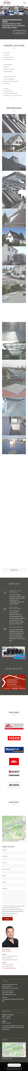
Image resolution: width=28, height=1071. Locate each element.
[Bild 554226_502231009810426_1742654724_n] (14, 255)
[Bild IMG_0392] (14, 539)
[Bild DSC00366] (14, 388)
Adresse (4, 862)
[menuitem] (24, 3)
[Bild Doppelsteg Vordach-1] (14, 350)
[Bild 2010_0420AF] (14, 161)
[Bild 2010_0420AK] (14, 218)
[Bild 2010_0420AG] (14, 180)
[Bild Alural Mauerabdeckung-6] (14, 312)
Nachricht (5, 888)
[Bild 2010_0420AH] (14, 199)
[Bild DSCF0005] (14, 407)
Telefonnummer (6, 869)
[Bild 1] (14, 123)
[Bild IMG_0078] (14, 482)
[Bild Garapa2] (14, 463)
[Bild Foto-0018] (14, 444)
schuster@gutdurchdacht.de (9, 968)
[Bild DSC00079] (14, 369)
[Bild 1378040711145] (14, 293)
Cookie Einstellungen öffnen (14, 1068)
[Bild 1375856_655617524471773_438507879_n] (14, 274)
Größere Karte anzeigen (7, 1058)
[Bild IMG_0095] (14, 501)
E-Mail (4, 875)
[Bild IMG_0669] (14, 558)
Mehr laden (14, 570)
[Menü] (24, 3)
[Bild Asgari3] (14, 331)
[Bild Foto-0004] (14, 425)
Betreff (4, 882)
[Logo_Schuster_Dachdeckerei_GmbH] (11, 3)
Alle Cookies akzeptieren (14, 1065)
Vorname (4, 849)
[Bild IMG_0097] (14, 520)
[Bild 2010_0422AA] (14, 237)
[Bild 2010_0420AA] (14, 142)
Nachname (5, 856)
